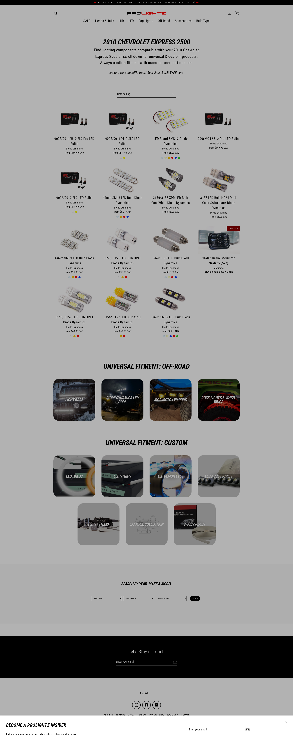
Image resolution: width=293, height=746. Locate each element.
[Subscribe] (247, 729)
